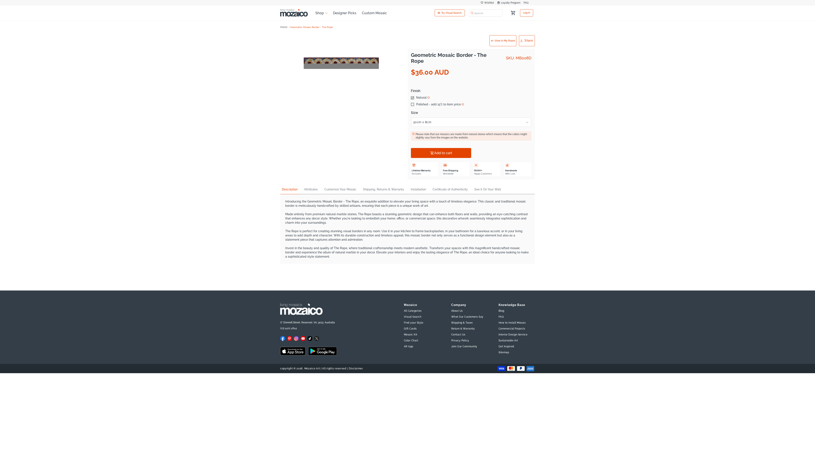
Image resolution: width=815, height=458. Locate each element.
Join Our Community (464, 346)
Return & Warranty (463, 328)
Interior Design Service (513, 334)
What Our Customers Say (467, 316)
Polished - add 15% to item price (438, 104)
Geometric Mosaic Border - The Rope (311, 27)
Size (414, 113)
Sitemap (504, 352)
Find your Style (413, 322)
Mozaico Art (312, 368)
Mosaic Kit (410, 334)
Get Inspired (506, 346)
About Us (457, 310)
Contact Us (458, 334)
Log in (526, 13)
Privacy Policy (460, 340)
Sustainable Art (508, 340)
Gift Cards (410, 328)
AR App (408, 346)
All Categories (413, 310)
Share (528, 40)
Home (283, 27)
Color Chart (411, 340)
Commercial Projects (512, 328)
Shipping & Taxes (462, 322)
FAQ (526, 2)
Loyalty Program (510, 2)
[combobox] (485, 13)
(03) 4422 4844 (288, 328)
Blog (501, 310)
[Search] (472, 12)
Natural (421, 97)
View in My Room (505, 40)
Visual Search (413, 316)
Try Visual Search (451, 12)
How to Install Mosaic (512, 322)
